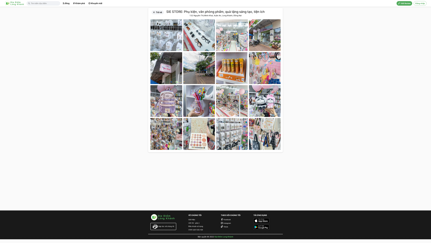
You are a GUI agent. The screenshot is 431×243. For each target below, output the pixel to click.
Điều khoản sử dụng (195, 226)
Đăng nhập (420, 3)
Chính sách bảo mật (195, 230)
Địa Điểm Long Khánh (223, 237)
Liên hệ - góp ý (193, 223)
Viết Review (406, 3)
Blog (67, 3)
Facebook (227, 219)
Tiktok (225, 227)
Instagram (227, 223)
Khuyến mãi (96, 3)
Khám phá (80, 3)
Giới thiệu (191, 219)
